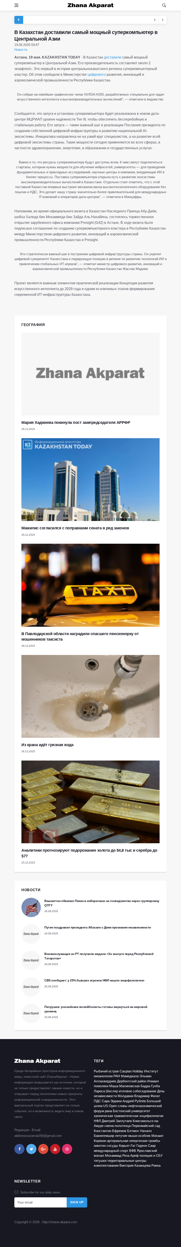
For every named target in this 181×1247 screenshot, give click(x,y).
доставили (113, 57)
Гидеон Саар (146, 1145)
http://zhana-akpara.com (59, 1222)
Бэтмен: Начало (139, 1131)
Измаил (153, 1081)
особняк (144, 1136)
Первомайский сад (146, 1126)
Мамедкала (130, 1076)
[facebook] (19, 1149)
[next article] (155, 20)
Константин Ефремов (110, 1131)
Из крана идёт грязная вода (47, 745)
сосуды (112, 1145)
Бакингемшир (104, 1136)
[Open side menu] (16, 5)
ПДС (97, 1101)
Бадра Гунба (150, 1086)
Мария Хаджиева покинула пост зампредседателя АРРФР (75, 422)
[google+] (43, 1149)
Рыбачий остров (106, 1071)
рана (108, 1111)
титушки (100, 1160)
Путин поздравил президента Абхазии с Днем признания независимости (97, 927)
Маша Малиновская (124, 1086)
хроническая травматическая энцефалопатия (128, 1116)
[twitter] (31, 1149)
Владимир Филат (147, 1096)
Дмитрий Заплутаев (117, 1121)
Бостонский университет (131, 1111)
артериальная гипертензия (127, 1141)
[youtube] (55, 1149)
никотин (100, 1145)
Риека (155, 1165)
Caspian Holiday (131, 1071)
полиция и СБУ (151, 1155)
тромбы (154, 1141)
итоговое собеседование (137, 1091)
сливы (122, 1106)
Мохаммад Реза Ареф (122, 1155)
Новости (20, 49)
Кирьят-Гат (127, 1145)
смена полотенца (117, 1126)
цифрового (97, 74)
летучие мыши (126, 1136)
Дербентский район (131, 1081)
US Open (110, 1106)
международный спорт (111, 1151)
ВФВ (132, 1151)
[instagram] (67, 1149)
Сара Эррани (112, 1101)
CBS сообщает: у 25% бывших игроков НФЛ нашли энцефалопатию (94, 980)
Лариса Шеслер (106, 1091)
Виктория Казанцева (135, 1165)
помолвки (101, 1086)
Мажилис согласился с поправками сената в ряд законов (75, 528)
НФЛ (97, 1121)
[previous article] (163, 20)
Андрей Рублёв (134, 1101)
